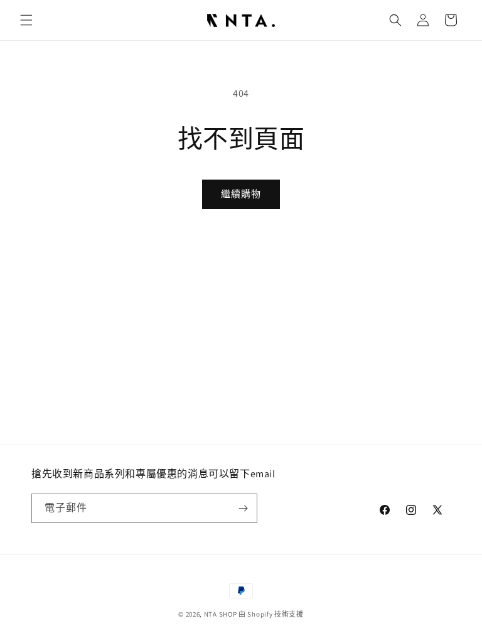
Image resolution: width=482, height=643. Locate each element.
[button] (26, 20)
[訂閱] (243, 508)
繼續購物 (241, 194)
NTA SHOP (220, 614)
